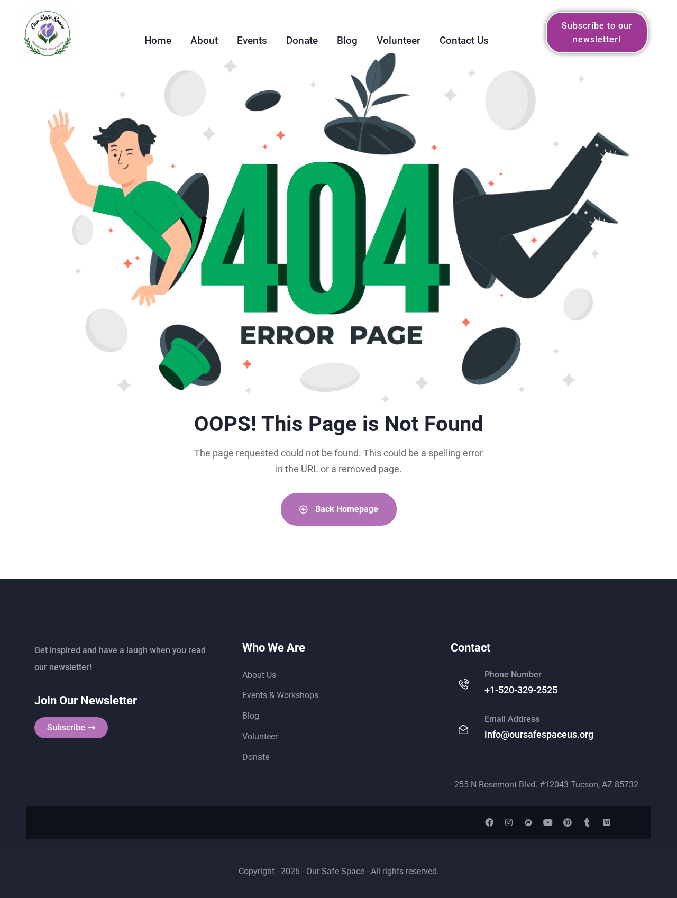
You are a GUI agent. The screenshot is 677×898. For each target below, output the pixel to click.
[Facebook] (489, 822)
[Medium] (606, 822)
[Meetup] (528, 822)
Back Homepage (345, 509)
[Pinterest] (567, 822)
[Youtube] (547, 822)
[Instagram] (508, 822)
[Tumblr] (587, 822)
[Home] (47, 32)
